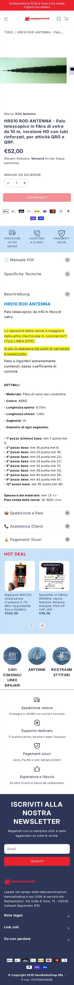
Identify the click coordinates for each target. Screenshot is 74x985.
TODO (8, 32)
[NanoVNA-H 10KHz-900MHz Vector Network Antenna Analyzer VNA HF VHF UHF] (54, 576)
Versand (37, 158)
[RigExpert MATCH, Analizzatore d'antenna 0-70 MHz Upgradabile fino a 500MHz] (20, 576)
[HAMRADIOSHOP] (37, 18)
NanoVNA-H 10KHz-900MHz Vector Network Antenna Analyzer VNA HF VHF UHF (54, 602)
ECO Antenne (25, 113)
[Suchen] (58, 18)
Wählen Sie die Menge (22, 174)
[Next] (42, 625)
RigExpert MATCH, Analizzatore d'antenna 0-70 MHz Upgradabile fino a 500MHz (18, 602)
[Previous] (32, 625)
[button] (6, 19)
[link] (37, 882)
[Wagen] (66, 18)
